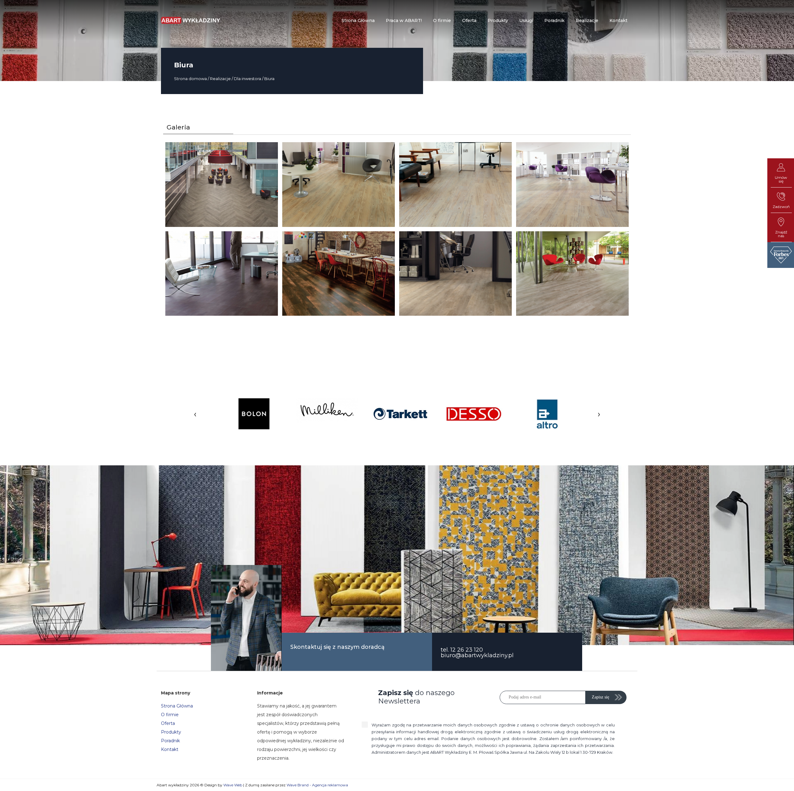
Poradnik (170, 741)
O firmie (170, 714)
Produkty (171, 732)
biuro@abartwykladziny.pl (477, 655)
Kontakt (169, 749)
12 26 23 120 (466, 650)
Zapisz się (600, 697)
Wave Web (232, 785)
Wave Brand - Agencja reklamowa (317, 785)
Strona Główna (177, 706)
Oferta (168, 723)
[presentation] (195, 414)
